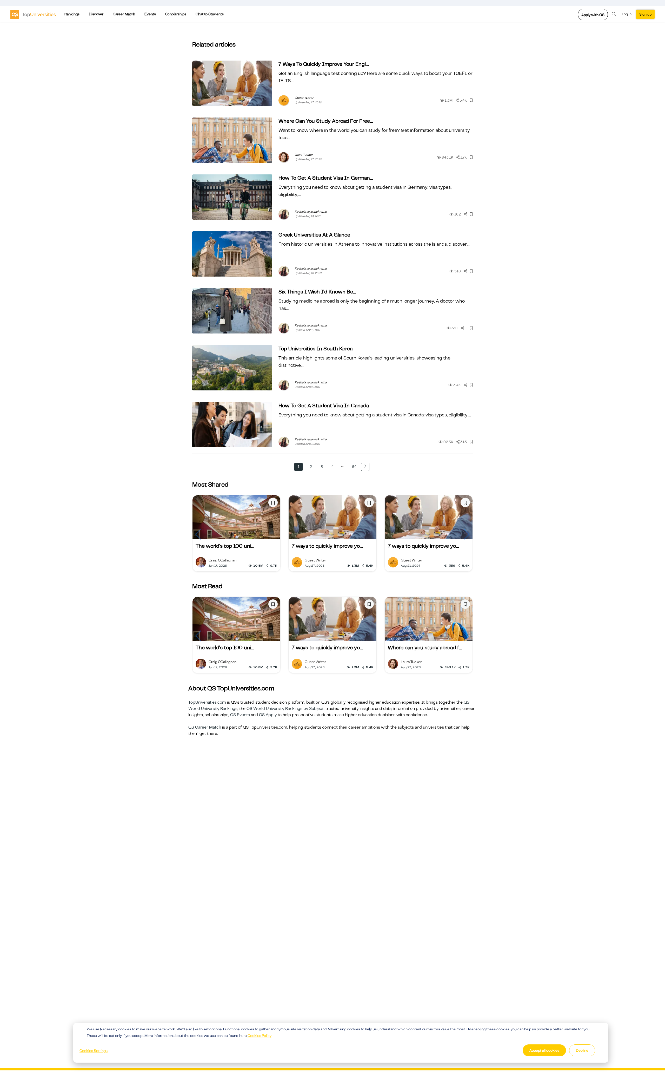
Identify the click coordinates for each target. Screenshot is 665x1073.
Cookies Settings (93, 1050)
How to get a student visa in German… (325, 178)
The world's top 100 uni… (225, 546)
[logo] (33, 14)
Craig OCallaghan (222, 560)
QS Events (240, 714)
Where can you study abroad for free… (325, 121)
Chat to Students (210, 14)
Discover (96, 14)
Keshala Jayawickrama (311, 212)
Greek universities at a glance (314, 235)
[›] (365, 467)
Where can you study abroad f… (425, 647)
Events (150, 14)
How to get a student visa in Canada (323, 405)
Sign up (645, 14)
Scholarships (175, 14)
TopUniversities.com (207, 702)
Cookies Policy (259, 1035)
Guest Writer (304, 98)
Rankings (71, 14)
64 (354, 466)
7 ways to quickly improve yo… (327, 546)
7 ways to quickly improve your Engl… (323, 64)
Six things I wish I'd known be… (317, 292)
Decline (582, 1050)
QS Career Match (204, 727)
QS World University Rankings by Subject (285, 708)
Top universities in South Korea (315, 348)
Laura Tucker (304, 155)
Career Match (124, 14)
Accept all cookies (544, 1050)
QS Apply (268, 714)
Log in (626, 14)
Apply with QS (592, 14)
